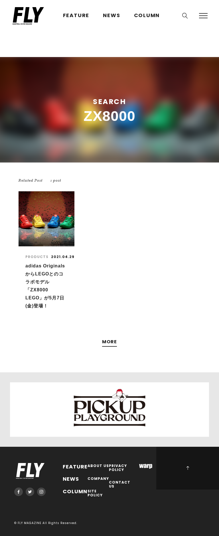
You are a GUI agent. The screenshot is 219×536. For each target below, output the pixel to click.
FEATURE (76, 15)
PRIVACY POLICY (118, 468)
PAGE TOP (187, 468)
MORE (109, 342)
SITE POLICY (95, 493)
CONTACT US (119, 484)
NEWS (111, 15)
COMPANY (98, 479)
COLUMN (147, 15)
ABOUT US (98, 466)
